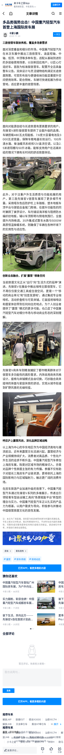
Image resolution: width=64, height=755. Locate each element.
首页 (5, 732)
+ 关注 (57, 34)
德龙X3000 (35, 719)
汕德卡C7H (51, 719)
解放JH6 (7, 724)
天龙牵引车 (21, 724)
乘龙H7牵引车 (39, 724)
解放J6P (7, 719)
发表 (9, 690)
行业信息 (14, 732)
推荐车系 (8, 714)
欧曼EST (20, 719)
